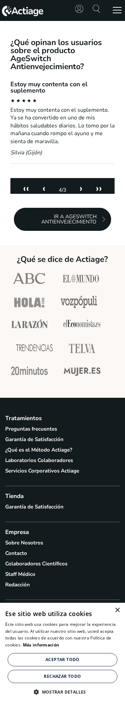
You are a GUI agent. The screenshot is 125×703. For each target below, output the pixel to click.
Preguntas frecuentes (31, 428)
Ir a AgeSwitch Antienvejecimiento (69, 219)
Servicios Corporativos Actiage (42, 470)
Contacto (16, 553)
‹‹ (26, 188)
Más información (41, 645)
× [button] (117, 610)
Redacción (17, 584)
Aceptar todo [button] (62, 659)
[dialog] (62, 653)
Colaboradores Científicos (36, 563)
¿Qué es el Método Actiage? (38, 449)
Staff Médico (20, 574)
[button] (62, 691)
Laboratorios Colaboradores (39, 460)
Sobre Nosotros (24, 542)
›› (99, 188)
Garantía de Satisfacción (34, 439)
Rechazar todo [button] (62, 676)
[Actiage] (22, 15)
